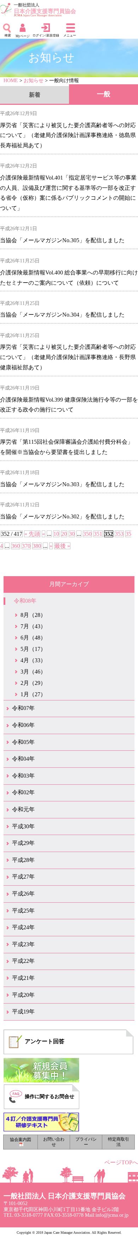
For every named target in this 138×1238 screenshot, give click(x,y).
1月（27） (33, 694)
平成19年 (23, 1012)
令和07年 (23, 708)
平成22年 (23, 961)
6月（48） (33, 638)
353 (119, 534)
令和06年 (23, 725)
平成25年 (23, 911)
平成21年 (23, 978)
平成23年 (23, 944)
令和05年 (23, 742)
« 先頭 (32, 534)
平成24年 (23, 927)
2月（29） (33, 683)
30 (72, 534)
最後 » (62, 546)
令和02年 (23, 792)
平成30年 (23, 826)
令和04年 (23, 759)
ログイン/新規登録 (46, 35)
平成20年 (23, 995)
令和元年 (23, 809)
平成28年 (23, 860)
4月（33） (33, 660)
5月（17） (33, 649)
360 (15, 546)
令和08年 (25, 601)
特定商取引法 (118, 1142)
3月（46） (33, 672)
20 (64, 534)
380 (37, 546)
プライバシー (86, 1142)
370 (26, 546)
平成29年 (23, 843)
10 (56, 534)
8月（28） (33, 615)
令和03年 (23, 776)
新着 (34, 95)
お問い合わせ (53, 1142)
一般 (103, 94)
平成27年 (23, 877)
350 (87, 534)
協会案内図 (20, 1139)
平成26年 (23, 894)
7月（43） (33, 626)
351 (98, 534)
